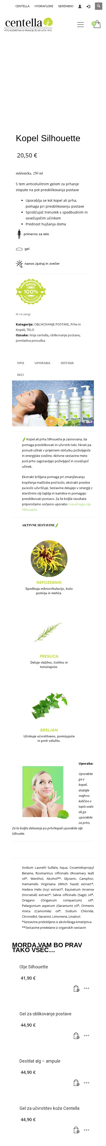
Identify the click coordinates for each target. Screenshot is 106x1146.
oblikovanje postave (65, 335)
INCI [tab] (20, 374)
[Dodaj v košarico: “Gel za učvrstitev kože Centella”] (77, 1130)
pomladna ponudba (30, 340)
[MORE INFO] (86, 989)
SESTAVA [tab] (67, 363)
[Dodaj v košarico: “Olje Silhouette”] (77, 989)
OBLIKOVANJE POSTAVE (51, 324)
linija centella (39, 335)
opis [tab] (20, 363)
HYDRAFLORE (44, 6)
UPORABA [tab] (42, 363)
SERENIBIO (65, 6)
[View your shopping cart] (96, 24)
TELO (30, 329)
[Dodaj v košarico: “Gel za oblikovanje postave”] (77, 1036)
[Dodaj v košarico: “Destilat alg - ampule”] (77, 1083)
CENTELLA (23, 6)
